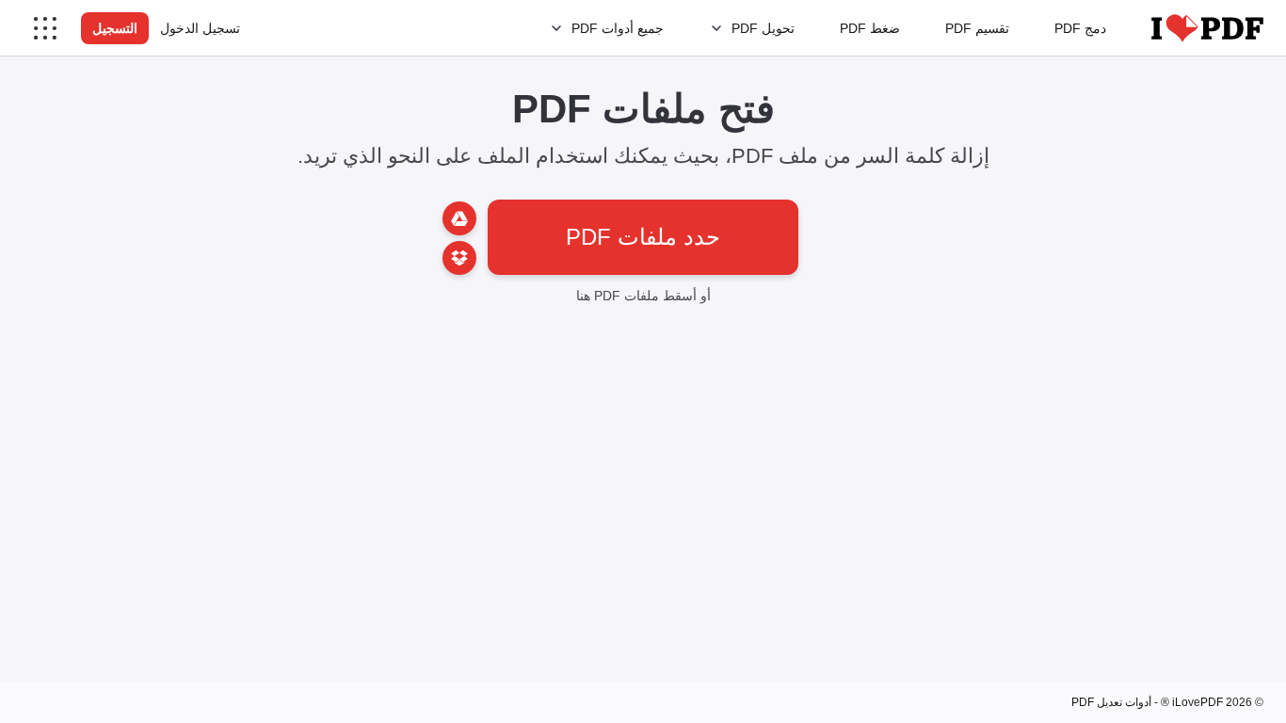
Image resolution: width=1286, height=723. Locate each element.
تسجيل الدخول (200, 28)
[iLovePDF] (1207, 28)
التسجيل (114, 28)
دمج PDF (1080, 28)
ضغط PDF (870, 28)
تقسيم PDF (977, 28)
